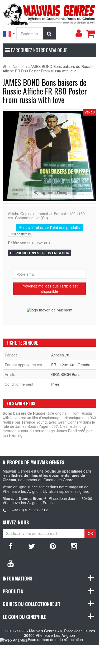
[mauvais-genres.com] (49, 13)
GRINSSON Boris (65, 374)
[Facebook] (10, 546)
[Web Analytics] (14, 639)
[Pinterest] (53, 546)
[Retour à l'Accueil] (4, 66)
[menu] (78, 33)
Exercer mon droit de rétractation (55, 639)
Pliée (55, 384)
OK (90, 533)
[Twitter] (32, 546)
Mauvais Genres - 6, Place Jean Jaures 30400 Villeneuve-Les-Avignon (59, 633)
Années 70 (60, 355)
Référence (17, 243)
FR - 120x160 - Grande (70, 364)
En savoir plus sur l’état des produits (49, 227)
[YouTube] (10, 563)
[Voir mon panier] (90, 33)
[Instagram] (74, 546)
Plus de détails (20, 233)
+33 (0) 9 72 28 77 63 (30, 509)
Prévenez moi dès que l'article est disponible (49, 288)
